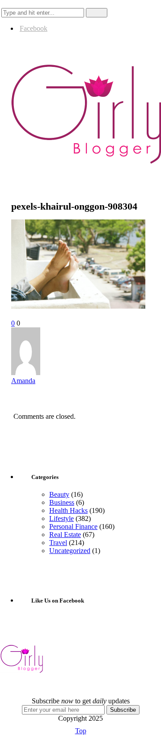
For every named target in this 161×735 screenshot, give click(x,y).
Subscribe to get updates (81, 701)
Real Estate (65, 534)
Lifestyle (61, 518)
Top (80, 731)
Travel (58, 542)
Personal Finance (73, 526)
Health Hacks (68, 510)
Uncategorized (69, 550)
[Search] (8, 4)
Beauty (59, 494)
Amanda (23, 380)
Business (61, 502)
